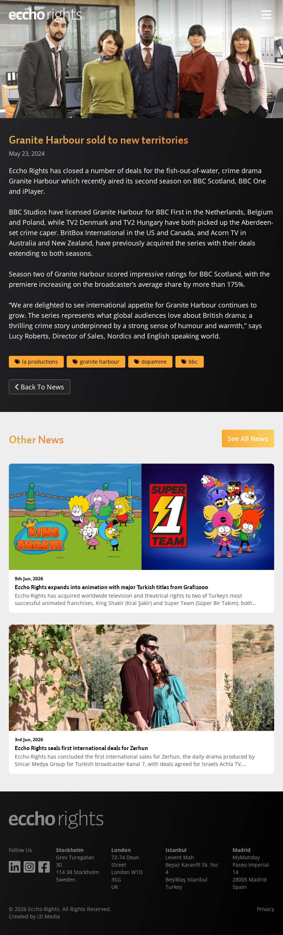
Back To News (42, 386)
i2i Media (48, 916)
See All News (248, 438)
